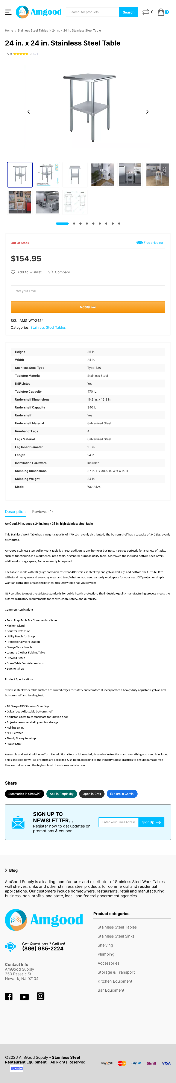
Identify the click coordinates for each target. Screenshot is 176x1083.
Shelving (105, 945)
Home (9, 30)
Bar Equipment (111, 990)
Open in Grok (92, 794)
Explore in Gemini (122, 794)
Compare (62, 272)
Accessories (108, 963)
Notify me (88, 307)
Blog (13, 870)
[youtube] (25, 999)
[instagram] (40, 999)
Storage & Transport (116, 972)
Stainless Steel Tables (32, 30)
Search (129, 12)
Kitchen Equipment (115, 981)
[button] (28, 112)
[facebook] (9, 999)
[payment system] (136, 1066)
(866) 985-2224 (43, 948)
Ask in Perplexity (62, 794)
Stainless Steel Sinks (116, 936)
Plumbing (106, 954)
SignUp (148, 822)
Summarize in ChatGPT (24, 794)
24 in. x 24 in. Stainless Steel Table (76, 30)
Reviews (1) (42, 511)
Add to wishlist (29, 272)
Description (15, 511)
